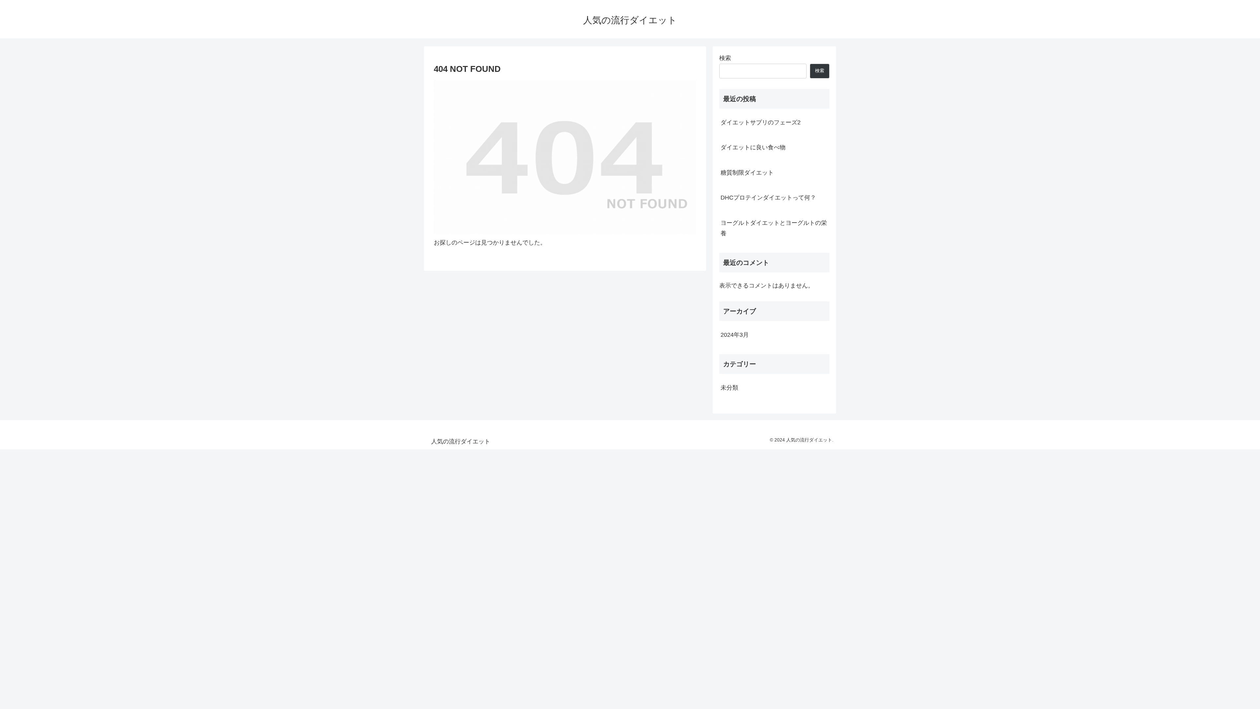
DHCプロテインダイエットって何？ (768, 197)
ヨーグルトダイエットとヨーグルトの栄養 (774, 228)
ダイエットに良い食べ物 (753, 147)
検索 (725, 58)
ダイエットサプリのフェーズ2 (761, 122)
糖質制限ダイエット (747, 172)
